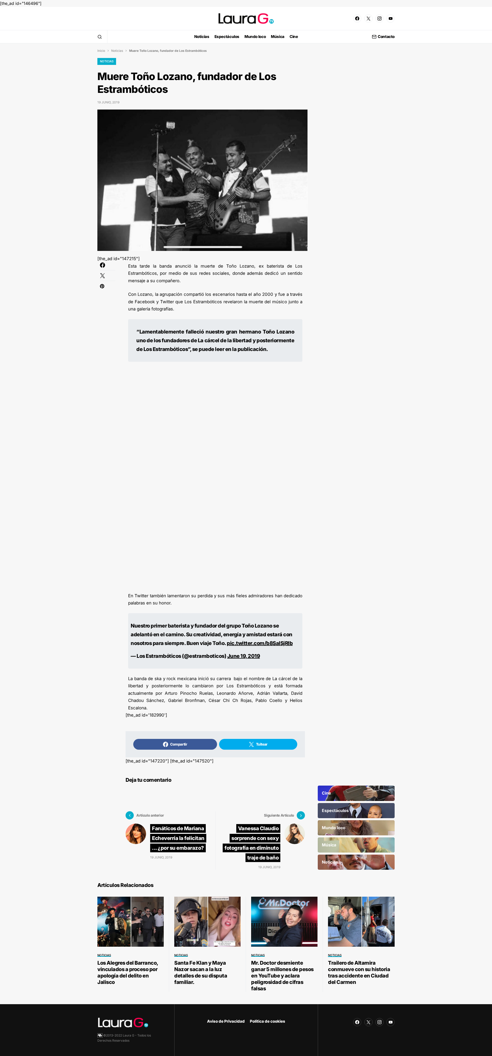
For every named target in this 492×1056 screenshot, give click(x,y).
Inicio (101, 51)
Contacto (386, 36)
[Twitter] (368, 18)
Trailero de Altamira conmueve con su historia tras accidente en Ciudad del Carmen (359, 972)
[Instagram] (379, 18)
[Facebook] (357, 18)
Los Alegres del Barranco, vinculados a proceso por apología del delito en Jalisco (127, 972)
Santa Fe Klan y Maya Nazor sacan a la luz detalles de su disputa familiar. (200, 972)
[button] (99, 36)
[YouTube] (390, 18)
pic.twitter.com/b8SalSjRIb (260, 643)
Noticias (117, 51)
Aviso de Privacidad (226, 1021)
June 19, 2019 (243, 656)
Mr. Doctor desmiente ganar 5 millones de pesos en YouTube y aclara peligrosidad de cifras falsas (282, 976)
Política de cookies (267, 1021)
